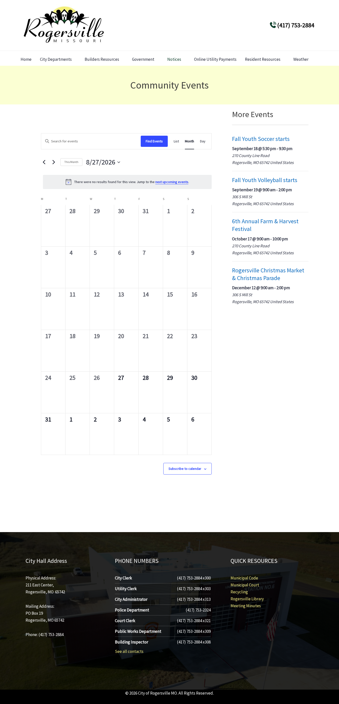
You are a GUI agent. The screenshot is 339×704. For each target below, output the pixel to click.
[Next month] (54, 162)
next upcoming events (171, 182)
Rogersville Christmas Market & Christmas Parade (268, 274)
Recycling (239, 592)
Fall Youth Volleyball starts (264, 180)
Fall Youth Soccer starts (261, 139)
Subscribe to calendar (185, 468)
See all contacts (129, 651)
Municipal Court (245, 585)
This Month (71, 162)
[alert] (127, 182)
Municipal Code (244, 578)
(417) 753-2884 (295, 25)
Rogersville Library (247, 599)
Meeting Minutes (246, 605)
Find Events (154, 141)
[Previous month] (44, 162)
